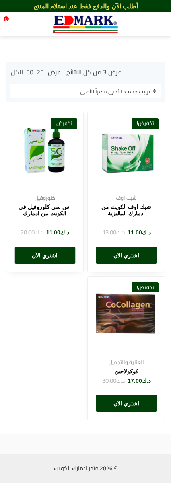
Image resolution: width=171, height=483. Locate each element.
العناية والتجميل (126, 362)
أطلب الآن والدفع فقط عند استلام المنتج (85, 6)
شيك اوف (126, 198)
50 (29, 72)
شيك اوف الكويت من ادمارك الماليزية (126, 210)
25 (40, 72)
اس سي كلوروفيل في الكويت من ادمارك (45, 210)
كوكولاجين (126, 371)
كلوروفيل (45, 198)
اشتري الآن (126, 255)
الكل (17, 72)
